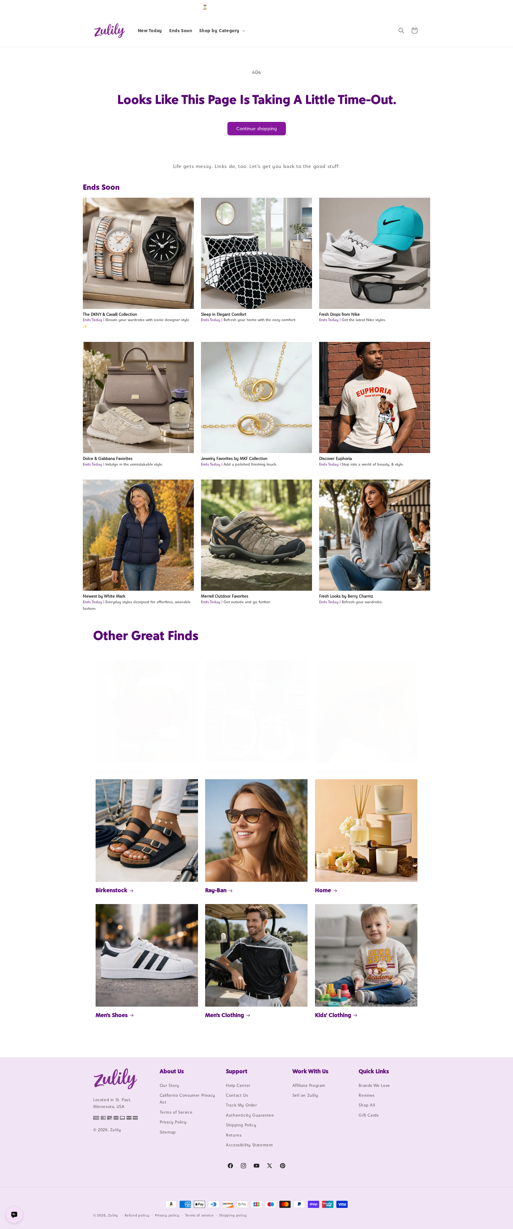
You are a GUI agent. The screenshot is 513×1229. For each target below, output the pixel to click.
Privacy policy (167, 1215)
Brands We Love (374, 1085)
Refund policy (137, 1215)
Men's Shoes (112, 1015)
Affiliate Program (308, 1085)
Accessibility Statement (249, 1144)
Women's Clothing (119, 771)
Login (392, 7)
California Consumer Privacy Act (187, 1098)
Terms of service (199, 1215)
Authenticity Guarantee (250, 1115)
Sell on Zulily (305, 1095)
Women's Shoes (225, 771)
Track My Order (241, 1105)
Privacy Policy (173, 1122)
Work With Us (310, 1071)
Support (236, 1071)
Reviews (366, 1095)
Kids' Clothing (333, 1015)
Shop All (367, 1105)
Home (323, 890)
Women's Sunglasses (342, 771)
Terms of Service (176, 1112)
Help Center (238, 1085)
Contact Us (237, 1095)
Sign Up (410, 7)
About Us (172, 1071)
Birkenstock (111, 890)
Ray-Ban (216, 890)
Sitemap (168, 1132)
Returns (233, 1135)
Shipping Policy (241, 1125)
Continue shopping (256, 128)
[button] (222, 30)
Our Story (169, 1085)
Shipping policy (233, 1215)
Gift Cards (369, 1115)
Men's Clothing (224, 1015)
